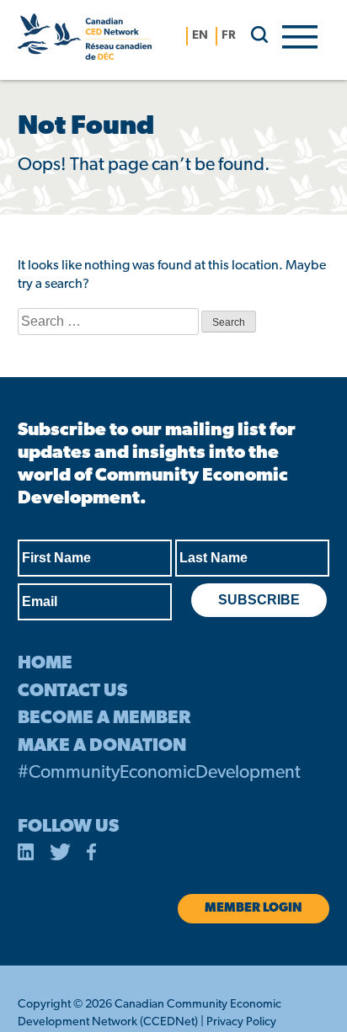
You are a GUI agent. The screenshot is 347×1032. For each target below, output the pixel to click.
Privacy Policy (241, 1022)
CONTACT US (72, 691)
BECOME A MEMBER (104, 718)
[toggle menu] (300, 35)
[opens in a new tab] (26, 855)
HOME (45, 664)
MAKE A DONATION (102, 746)
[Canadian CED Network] (85, 39)
